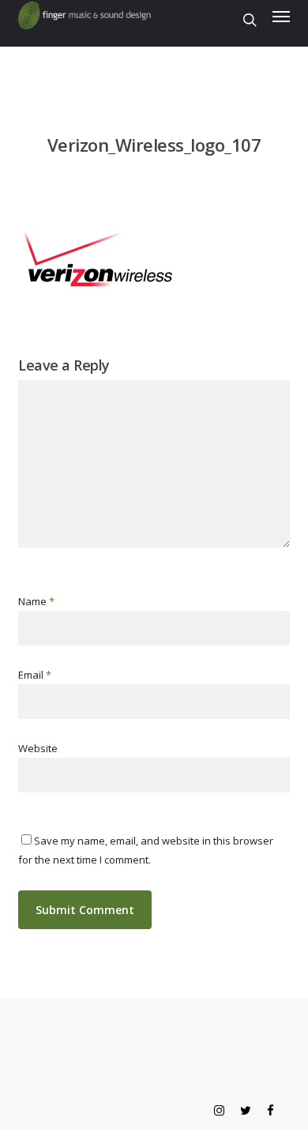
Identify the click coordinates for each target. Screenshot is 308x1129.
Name (36, 601)
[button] (281, 16)
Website (38, 748)
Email (34, 675)
